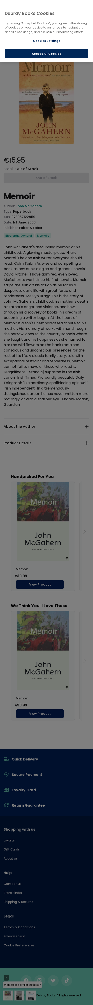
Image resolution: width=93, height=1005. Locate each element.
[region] (46, 31)
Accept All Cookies (46, 54)
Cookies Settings (46, 41)
